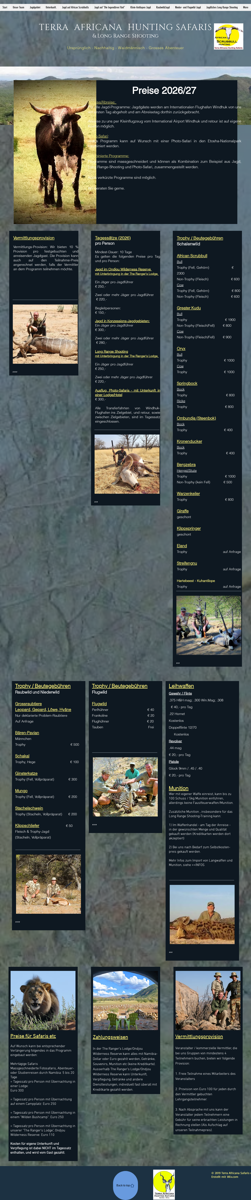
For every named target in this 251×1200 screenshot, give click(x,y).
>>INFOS (198, 865)
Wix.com (232, 1177)
